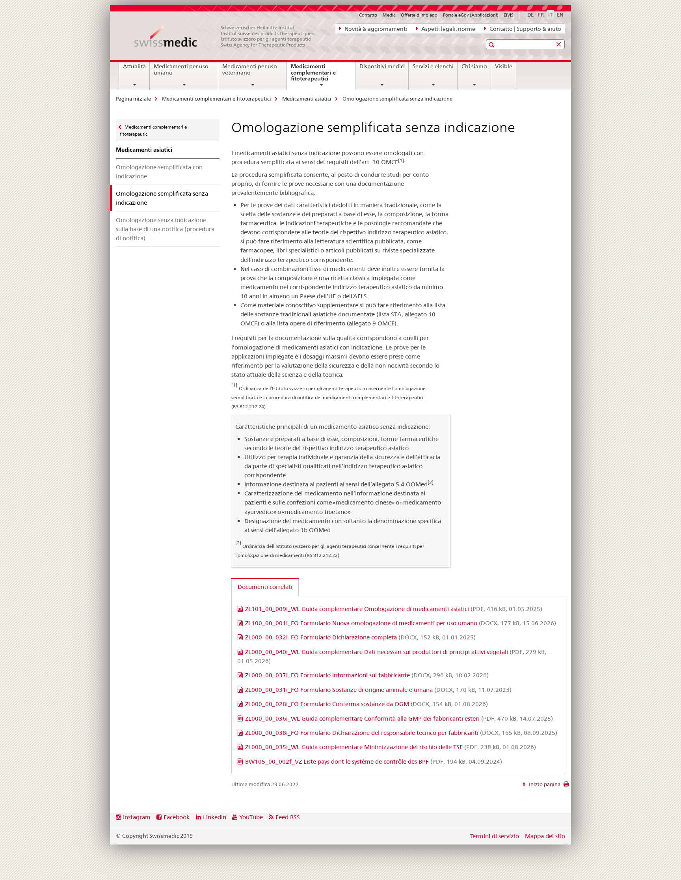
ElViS (509, 15)
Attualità (134, 66)
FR (541, 14)
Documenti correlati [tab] (265, 586)
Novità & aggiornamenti (375, 29)
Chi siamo (474, 66)
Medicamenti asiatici (306, 98)
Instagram (137, 817)
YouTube (251, 817)
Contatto (368, 15)
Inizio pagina (544, 784)
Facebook (177, 817)
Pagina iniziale (133, 98)
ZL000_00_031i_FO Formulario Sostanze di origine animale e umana (378, 689)
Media (389, 15)
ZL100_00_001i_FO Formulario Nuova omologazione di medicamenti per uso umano (400, 623)
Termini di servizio (494, 836)
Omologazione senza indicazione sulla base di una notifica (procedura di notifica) (165, 229)
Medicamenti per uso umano (181, 69)
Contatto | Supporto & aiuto (524, 29)
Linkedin (214, 817)
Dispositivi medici (382, 66)
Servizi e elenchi (433, 66)
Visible (503, 66)
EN (560, 14)
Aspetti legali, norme (447, 29)
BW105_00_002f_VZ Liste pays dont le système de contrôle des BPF (373, 761)
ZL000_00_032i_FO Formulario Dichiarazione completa (360, 637)
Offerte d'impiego (419, 15)
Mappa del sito (545, 836)
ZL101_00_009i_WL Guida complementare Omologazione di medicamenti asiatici (393, 609)
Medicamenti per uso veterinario (249, 69)
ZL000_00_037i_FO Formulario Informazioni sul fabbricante (367, 675)
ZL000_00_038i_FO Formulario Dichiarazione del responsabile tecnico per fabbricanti (401, 732)
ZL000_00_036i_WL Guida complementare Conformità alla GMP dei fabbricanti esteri (399, 718)
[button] (492, 45)
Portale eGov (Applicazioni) (471, 15)
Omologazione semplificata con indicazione (159, 171)
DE (530, 14)
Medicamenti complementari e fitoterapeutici (319, 75)
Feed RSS (287, 817)
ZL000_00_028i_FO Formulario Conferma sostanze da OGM (366, 704)
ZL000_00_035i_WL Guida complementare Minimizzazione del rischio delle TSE (390, 747)
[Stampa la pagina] (566, 786)
